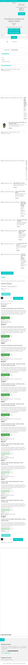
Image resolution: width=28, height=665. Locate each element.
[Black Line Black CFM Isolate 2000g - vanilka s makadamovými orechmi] (13, 133)
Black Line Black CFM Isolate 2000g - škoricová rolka (26, 101)
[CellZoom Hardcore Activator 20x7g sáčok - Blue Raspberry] (13, 160)
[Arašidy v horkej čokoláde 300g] (14, 476)
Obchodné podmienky (6, 61)
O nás (3, 57)
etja (10, 281)
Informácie (5, 54)
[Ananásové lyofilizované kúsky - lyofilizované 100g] (14, 379)
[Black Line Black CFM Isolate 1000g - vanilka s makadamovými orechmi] (13, 70)
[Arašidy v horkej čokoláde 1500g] (14, 439)
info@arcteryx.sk (7, 652)
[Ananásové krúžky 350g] (14, 303)
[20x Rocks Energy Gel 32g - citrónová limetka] (10, 254)
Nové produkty (7, 65)
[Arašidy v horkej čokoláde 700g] (14, 495)
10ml (2, 281)
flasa (12, 281)
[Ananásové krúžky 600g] (14, 322)
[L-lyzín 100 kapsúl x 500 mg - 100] (8, 243)
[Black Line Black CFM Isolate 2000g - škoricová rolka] (11, 97)
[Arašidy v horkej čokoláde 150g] (14, 457)
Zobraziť (2, 288)
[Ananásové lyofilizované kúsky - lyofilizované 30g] (14, 399)
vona (6, 281)
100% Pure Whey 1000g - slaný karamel (22, 231)
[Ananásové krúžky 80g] (14, 340)
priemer (19, 281)
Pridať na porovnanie (5, 320)
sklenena (15, 281)
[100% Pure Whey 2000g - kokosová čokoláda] (10, 202)
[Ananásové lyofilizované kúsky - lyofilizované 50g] (14, 419)
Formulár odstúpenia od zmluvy (7, 659)
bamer (8, 281)
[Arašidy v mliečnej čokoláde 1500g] (14, 514)
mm (17, 281)
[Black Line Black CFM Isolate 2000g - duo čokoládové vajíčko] (4, 125)
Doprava (3, 59)
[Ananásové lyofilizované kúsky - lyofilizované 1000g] (14, 359)
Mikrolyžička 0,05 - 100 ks (19, 183)
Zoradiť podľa (4, 286)
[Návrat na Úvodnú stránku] (2, 50)
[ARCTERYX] (14, 44)
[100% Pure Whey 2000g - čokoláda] (8, 220)
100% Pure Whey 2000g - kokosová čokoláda (24, 203)
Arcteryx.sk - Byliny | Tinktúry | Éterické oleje (16, 663)
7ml (4, 281)
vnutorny (23, 281)
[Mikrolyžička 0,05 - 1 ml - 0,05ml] (6, 183)
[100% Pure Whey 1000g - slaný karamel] (9, 230)
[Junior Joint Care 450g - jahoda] (7, 191)
